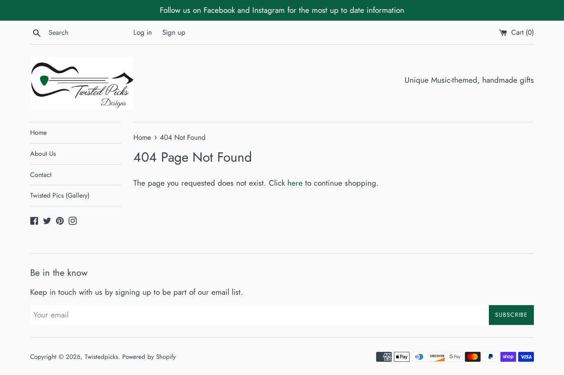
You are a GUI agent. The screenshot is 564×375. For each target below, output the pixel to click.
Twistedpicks (101, 356)
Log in (142, 32)
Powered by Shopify (149, 356)
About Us (43, 153)
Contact (41, 174)
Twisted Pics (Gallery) (60, 195)
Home (38, 132)
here (295, 183)
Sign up (173, 32)
